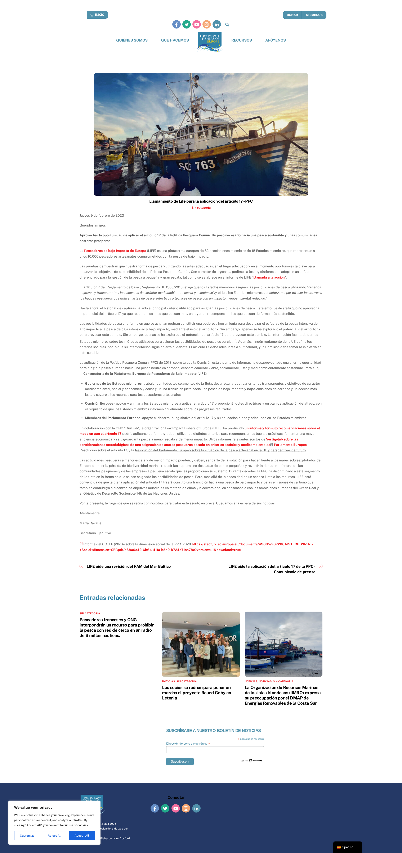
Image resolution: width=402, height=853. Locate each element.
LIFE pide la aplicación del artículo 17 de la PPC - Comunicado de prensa (271, 569)
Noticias (251, 681)
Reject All (54, 835)
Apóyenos (275, 40)
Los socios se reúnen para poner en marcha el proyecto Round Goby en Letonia (196, 693)
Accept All (82, 835)
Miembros (314, 15)
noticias (168, 681)
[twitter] (186, 24)
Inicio (99, 14)
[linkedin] (217, 24)
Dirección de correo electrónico (188, 744)
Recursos (241, 40)
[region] (54, 823)
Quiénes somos (132, 40)
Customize (27, 835)
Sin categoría (201, 207)
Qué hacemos (175, 40)
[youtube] (196, 24)
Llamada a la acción (269, 277)
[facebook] (176, 24)
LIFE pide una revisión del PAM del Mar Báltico (129, 566)
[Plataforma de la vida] (210, 42)
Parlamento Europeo (290, 445)
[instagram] (206, 24)
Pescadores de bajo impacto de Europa (115, 251)
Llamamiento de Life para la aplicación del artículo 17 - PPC (201, 201)
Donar (292, 15)
